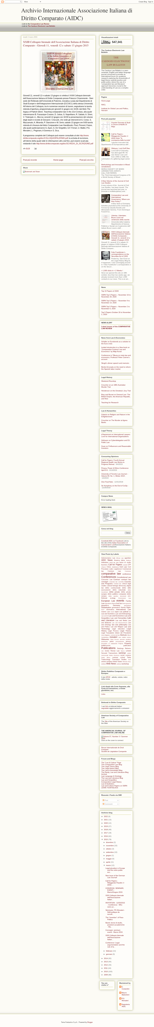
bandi (111, 562)
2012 (106, 965)
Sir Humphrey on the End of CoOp (114, 486)
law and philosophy (119, 625)
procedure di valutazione (109, 643)
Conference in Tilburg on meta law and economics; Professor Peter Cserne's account (116, 357)
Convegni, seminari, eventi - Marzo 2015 (114, 931)
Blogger (90, 1022)
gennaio (109, 954)
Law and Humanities (118, 618)
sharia (111, 655)
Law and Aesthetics (108, 614)
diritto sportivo (113, 596)
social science (125, 655)
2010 (106, 971)
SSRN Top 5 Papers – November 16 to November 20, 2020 (116, 296)
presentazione (120, 641)
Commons (128, 571)
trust (129, 659)
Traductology (105, 659)
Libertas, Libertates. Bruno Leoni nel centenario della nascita (120, 218)
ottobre (109, 849)
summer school (118, 657)
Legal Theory (125, 631)
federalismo (108, 603)
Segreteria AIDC (126, 1005)
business (104, 565)
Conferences (108, 576)
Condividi (104, 541)
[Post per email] (35, 148)
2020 (106, 823)
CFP (129, 565)
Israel (112, 611)
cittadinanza (115, 567)
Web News (111, 664)
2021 (106, 820)
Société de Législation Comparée (114, 751)
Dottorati (104, 598)
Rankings (120, 648)
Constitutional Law (124, 577)
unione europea (106, 661)
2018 (106, 830)
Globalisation (106, 607)
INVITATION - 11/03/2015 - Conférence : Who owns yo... (115, 905)
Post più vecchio (87, 160)
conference (126, 574)
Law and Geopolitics (109, 780)
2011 (106, 968)
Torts (129, 657)
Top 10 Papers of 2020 (110, 291)
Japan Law (118, 612)
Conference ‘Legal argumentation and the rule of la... (115, 945)
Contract (116, 579)
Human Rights (126, 607)
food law (119, 603)
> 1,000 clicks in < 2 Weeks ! (112, 270)
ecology (113, 598)
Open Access (114, 639)
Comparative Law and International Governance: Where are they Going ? (120, 198)
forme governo (126, 603)
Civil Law (123, 567)
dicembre (110, 842)
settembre (110, 852)
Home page (58, 160)
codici (111, 569)
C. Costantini (125, 988)
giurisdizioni (127, 605)
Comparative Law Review (40, 24)
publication (127, 645)
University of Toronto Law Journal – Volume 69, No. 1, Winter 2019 (114, 475)
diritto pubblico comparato (117, 594)
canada (125, 565)
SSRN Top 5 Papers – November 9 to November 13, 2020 (115, 302)
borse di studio (125, 562)
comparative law (111, 573)
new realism (122, 637)
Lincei (103, 635)
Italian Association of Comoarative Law (114, 544)
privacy (128, 641)
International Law (123, 609)
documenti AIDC (125, 596)
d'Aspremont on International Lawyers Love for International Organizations (115, 435)
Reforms (128, 648)
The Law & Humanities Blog (111, 770)
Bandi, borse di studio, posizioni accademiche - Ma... (115, 925)
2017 (106, 833)
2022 (106, 816)
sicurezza (116, 655)
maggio (109, 859)
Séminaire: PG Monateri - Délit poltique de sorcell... (115, 912)
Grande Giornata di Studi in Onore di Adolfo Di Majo (120, 125)
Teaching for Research (110, 402)
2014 (106, 958)
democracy (122, 586)
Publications (108, 648)
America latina (119, 560)
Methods (123, 635)
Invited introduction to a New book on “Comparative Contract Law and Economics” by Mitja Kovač (115, 349)
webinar (119, 664)
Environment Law (124, 598)
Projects (120, 643)
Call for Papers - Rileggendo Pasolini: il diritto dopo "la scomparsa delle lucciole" (121, 137)
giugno (109, 855)
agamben (128, 558)
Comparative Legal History (111, 782)
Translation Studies (119, 659)
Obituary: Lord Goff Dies (120, 148)
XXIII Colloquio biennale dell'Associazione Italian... (115, 897)
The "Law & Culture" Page (111, 763)
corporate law (113, 581)
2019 (106, 826)
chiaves (103, 567)
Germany (116, 605)
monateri (113, 637)
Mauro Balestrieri (125, 994)
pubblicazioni (105, 645)
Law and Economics (116, 616)
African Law (120, 558)
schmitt (128, 651)
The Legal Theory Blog (110, 766)
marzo (108, 865)
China (109, 567)
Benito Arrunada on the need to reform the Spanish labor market (116, 368)
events (120, 600)
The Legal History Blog (110, 768)
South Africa (105, 657)
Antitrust (128, 560)
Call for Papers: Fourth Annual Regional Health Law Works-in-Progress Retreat (113, 462)
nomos (129, 637)
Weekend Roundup (108, 381)
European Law (108, 601)
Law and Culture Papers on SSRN (114, 786)
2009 (106, 975)
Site (106, 721)
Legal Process (113, 631)
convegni (104, 582)
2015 (106, 839)
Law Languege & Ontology (111, 776)
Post (106, 800)
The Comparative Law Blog (111, 764)
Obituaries (105, 639)
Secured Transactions (109, 653)
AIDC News (107, 560)
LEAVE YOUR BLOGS (109, 788)
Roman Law (115, 651)
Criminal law (117, 583)
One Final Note (107, 482)
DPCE (108, 677)
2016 (106, 836)
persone (122, 639)
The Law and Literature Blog (112, 778)
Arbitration (104, 562)
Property (127, 643)
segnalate (105, 708)
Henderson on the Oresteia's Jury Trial (116, 391)
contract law (126, 579)
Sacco (123, 651)
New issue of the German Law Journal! (115, 877)
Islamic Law (105, 612)
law (130, 611)
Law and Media (121, 620)
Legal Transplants (107, 633)
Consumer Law (106, 579)
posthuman (104, 641)
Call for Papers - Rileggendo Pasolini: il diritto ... (115, 883)
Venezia (125, 661)
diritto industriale (119, 590)
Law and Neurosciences (119, 622)
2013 (106, 962)
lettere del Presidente (123, 633)
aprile (108, 862)
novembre (110, 846)
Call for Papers (115, 564)
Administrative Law (108, 558)
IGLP (102, 609)
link (107, 706)
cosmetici (121, 581)
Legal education (118, 629)
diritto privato (114, 592)
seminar (122, 653)
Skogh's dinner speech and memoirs (115, 363)
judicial (125, 612)
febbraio (109, 951)
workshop (125, 664)
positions (128, 639)
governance (116, 607)
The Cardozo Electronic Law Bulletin (41, 26)
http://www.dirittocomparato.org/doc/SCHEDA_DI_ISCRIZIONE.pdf (64, 144)
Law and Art (104, 616)
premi (112, 641)
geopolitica (105, 605)
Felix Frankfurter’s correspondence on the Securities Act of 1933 (120, 254)
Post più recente (30, 160)
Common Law (114, 571)
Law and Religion (117, 627)
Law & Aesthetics (107, 784)
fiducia (114, 603)
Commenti (108, 804)
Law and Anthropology (123, 614)
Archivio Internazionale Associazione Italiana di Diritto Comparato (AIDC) (76, 14)
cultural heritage (112, 586)
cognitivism (118, 569)
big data (116, 562)
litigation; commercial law (112, 635)
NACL (103, 105)
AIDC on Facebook (116, 541)
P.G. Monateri (125, 999)
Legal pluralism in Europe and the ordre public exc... (115, 870)
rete (102, 651)
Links (103, 694)
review (107, 651)
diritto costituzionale (112, 588)
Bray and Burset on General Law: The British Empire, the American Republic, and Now (115, 397)
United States (117, 661)
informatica (110, 609)
